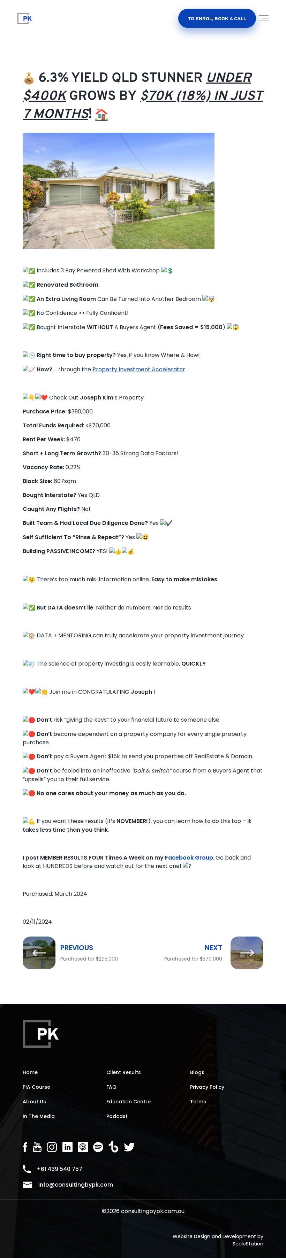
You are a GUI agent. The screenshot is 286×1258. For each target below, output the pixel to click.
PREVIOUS (76, 948)
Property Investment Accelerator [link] (138, 369)
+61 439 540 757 (59, 1169)
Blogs (197, 1072)
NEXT (213, 948)
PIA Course (36, 1087)
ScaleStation (248, 1243)
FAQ (111, 1087)
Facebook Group (189, 858)
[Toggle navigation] (264, 20)
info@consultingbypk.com (75, 1185)
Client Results (123, 1072)
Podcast (117, 1116)
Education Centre (128, 1101)
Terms (198, 1101)
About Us (34, 1101)
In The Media (39, 1116)
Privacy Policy (207, 1087)
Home (30, 1072)
